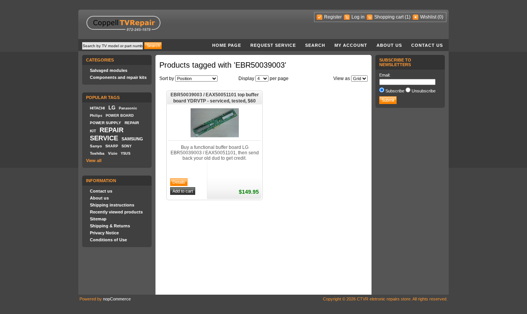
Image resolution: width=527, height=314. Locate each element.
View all (93, 160)
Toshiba (97, 153)
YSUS (125, 153)
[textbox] (112, 45)
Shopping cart (389, 17)
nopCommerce (117, 299)
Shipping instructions (112, 205)
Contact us (427, 45)
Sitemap (98, 219)
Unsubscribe (424, 91)
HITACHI (97, 108)
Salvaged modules (108, 70)
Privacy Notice (104, 232)
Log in (358, 17)
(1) (407, 17)
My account (350, 45)
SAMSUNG (132, 139)
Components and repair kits (118, 77)
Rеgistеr (333, 17)
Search (315, 45)
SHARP (111, 146)
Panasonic (128, 108)
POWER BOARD (120, 116)
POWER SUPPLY (105, 123)
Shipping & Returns (110, 226)
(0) (440, 17)
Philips (96, 116)
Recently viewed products (116, 212)
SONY (127, 146)
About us (389, 45)
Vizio (112, 153)
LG (111, 108)
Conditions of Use (108, 239)
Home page (226, 45)
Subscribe (394, 91)
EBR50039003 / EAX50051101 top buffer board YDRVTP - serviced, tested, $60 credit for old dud (215, 98)
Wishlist (428, 17)
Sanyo (96, 146)
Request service (273, 45)
